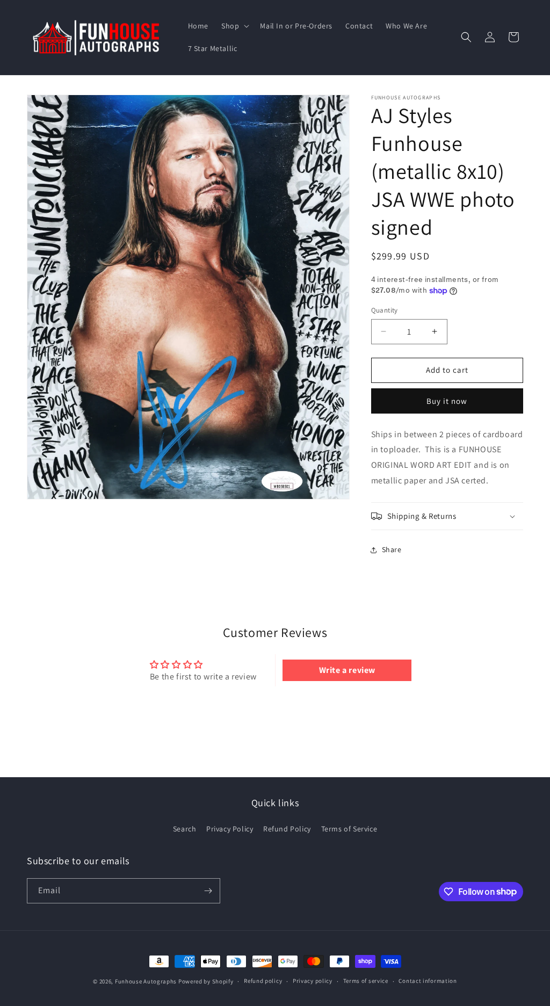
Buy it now (446, 401)
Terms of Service (349, 829)
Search (185, 829)
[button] (234, 26)
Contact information (428, 981)
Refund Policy (287, 829)
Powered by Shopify (206, 981)
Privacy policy (312, 981)
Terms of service (365, 981)
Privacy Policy (229, 829)
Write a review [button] (347, 670)
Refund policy (263, 981)
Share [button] (392, 549)
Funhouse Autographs (146, 981)
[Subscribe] (208, 890)
